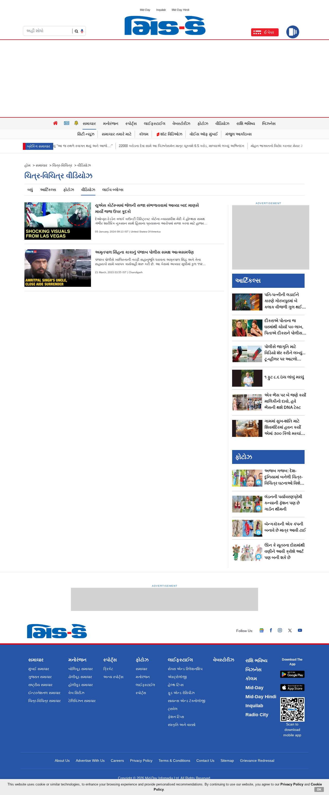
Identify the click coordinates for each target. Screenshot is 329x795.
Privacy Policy (141, 760)
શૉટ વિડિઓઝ (170, 134)
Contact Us (205, 760)
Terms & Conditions (174, 760)
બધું (30, 189)
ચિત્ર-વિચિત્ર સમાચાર (44, 701)
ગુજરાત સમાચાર (40, 677)
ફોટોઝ (202, 123)
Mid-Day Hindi (180, 9)
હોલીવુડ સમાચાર (80, 685)
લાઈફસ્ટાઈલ (154, 123)
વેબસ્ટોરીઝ (181, 123)
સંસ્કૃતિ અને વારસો (182, 725)
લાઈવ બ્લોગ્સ (112, 189)
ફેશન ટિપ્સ (176, 717)
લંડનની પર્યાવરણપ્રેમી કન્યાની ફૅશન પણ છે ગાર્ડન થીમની (283, 503)
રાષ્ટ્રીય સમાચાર (40, 685)
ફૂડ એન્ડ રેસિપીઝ (181, 693)
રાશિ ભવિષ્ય (245, 123)
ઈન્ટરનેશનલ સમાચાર (44, 693)
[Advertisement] (164, 78)
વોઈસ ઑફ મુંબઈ (204, 134)
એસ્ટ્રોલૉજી (177, 677)
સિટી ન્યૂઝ (85, 134)
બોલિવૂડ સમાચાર (80, 669)
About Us (62, 760)
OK (319, 789)
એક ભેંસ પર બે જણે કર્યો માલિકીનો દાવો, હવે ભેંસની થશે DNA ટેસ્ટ (285, 401)
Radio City (256, 714)
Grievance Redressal (257, 760)
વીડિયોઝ (222, 123)
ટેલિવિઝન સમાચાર (82, 701)
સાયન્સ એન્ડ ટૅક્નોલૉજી (186, 701)
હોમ (27, 165)
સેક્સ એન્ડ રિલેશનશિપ (185, 669)
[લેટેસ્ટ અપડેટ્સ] (76, 124)
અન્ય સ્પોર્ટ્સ (113, 677)
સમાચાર (89, 123)
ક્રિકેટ (108, 669)
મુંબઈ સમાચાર (38, 669)
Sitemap (227, 760)
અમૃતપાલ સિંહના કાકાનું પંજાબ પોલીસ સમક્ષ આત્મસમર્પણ (144, 252)
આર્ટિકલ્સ (48, 189)
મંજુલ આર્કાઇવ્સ (238, 134)
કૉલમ (144, 134)
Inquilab (161, 9)
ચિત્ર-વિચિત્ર (62, 165)
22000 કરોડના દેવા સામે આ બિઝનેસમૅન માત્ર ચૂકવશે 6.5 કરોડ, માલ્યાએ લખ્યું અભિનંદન (168, 146)
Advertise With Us (90, 760)
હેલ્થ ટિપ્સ (176, 685)
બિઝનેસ (269, 123)
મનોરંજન (110, 123)
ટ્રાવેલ (173, 709)
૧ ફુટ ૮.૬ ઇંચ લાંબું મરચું (284, 377)
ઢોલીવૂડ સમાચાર (80, 677)
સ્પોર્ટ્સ (131, 123)
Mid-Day (145, 9)
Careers (117, 760)
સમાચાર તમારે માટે (117, 134)
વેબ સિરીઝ (76, 693)
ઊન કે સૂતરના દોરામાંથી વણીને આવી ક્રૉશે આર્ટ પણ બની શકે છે (284, 551)
